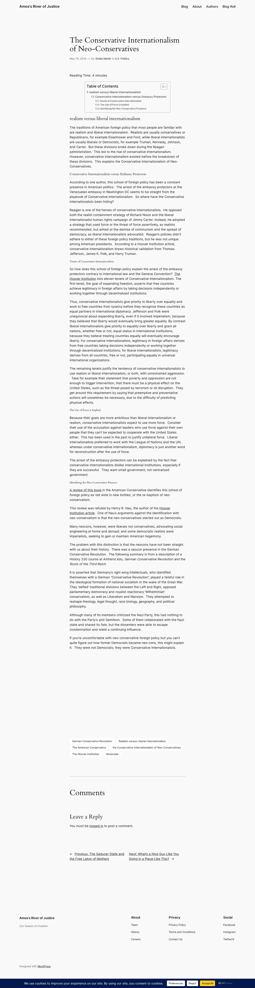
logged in (96, 826)
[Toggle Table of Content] (162, 86)
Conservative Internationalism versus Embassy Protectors (131, 96)
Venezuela (112, 754)
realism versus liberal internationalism (115, 92)
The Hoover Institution (85, 754)
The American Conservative (89, 747)
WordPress (44, 966)
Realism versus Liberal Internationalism (142, 741)
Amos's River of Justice (39, 6)
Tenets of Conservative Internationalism (121, 101)
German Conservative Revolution (92, 741)
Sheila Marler (103, 58)
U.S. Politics (122, 58)
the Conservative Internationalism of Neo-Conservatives (147, 747)
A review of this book (86, 490)
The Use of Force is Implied (114, 104)
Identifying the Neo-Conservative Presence (123, 108)
